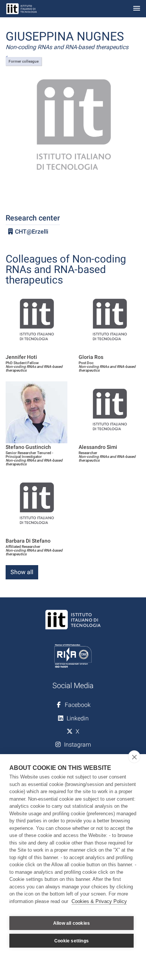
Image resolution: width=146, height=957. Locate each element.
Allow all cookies (71, 923)
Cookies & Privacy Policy (99, 901)
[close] (134, 756)
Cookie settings (71, 941)
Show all (21, 572)
